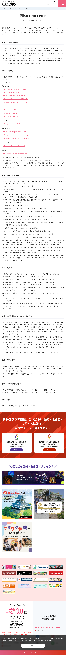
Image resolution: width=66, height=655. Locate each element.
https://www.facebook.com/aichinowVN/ (15, 102)
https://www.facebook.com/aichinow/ (14, 92)
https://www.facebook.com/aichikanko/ (15, 89)
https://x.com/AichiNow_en (11, 113)
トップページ (5, 9)
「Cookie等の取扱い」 (39, 641)
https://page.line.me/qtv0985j (12, 124)
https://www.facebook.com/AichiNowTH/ (15, 99)
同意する (33, 646)
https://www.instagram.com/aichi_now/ (15, 132)
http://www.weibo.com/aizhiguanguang (15, 154)
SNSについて (39, 631)
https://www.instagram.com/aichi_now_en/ (16, 135)
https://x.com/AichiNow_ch (11, 116)
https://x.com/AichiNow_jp (11, 110)
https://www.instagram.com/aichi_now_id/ (16, 138)
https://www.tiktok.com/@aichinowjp (14, 146)
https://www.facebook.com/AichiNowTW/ (16, 96)
